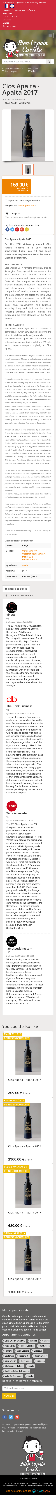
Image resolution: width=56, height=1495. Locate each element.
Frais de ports (8, 1431)
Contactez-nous (9, 26)
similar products (26, 205)
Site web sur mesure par (19, 1490)
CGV (4, 1428)
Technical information (20, 595)
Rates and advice (17, 588)
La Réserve (19, 99)
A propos (6, 1424)
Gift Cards (7, 20)
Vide (33, 70)
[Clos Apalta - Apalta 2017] (28, 1064)
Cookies (11, 1428)
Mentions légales (40, 1424)
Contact (19, 1431)
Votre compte (12, 70)
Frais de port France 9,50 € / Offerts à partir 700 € (19, 12)
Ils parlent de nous (38, 1428)
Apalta (25, 565)
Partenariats (22, 1428)
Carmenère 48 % (29, 551)
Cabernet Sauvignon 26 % (34, 554)
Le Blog (6, 23)
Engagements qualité (21, 1424)
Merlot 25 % (27, 557)
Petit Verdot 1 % (29, 559)
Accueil (6, 99)
